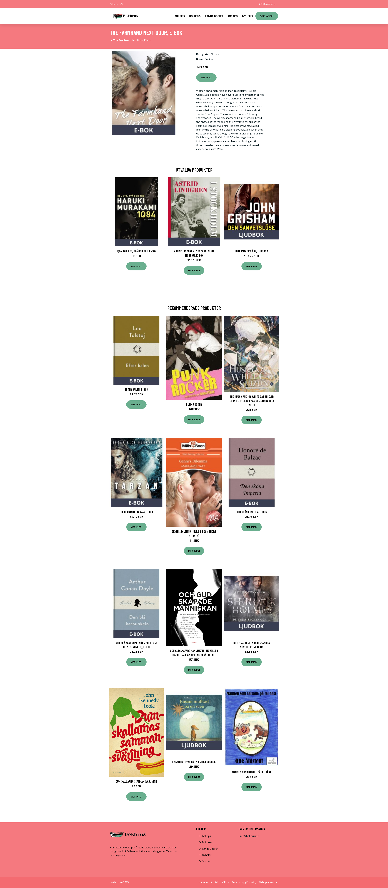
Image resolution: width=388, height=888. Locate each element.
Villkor (225, 882)
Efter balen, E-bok (136, 389)
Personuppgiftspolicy (244, 882)
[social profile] (121, 4)
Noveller (216, 54)
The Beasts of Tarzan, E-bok (136, 512)
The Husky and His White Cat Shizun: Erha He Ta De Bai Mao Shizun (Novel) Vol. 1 (252, 401)
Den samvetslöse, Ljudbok (251, 251)
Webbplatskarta (268, 882)
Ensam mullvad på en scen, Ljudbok (194, 762)
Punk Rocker (194, 404)
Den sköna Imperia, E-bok (251, 512)
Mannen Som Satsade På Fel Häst (251, 772)
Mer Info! (206, 77)
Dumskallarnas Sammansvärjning (136, 781)
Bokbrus (195, 16)
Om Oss (233, 16)
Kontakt (215, 882)
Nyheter (247, 16)
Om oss (206, 861)
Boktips (179, 16)
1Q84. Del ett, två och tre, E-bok (136, 251)
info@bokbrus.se (267, 4)
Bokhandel (267, 16)
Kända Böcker (214, 16)
